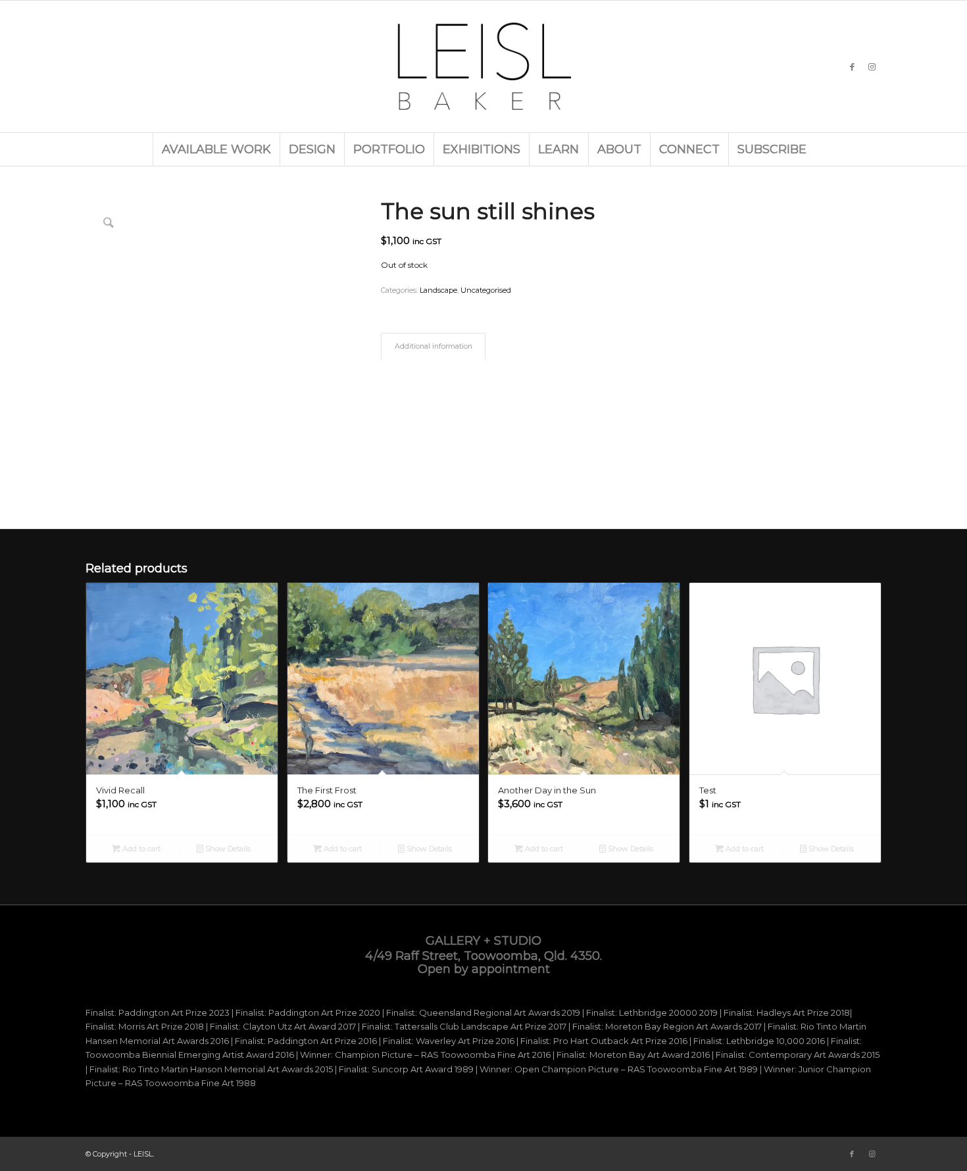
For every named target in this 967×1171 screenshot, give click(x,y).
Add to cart (140, 848)
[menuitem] (216, 149)
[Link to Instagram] (871, 66)
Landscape (438, 290)
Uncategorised (485, 290)
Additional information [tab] (433, 346)
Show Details (227, 848)
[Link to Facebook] (852, 66)
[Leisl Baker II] (483, 66)
